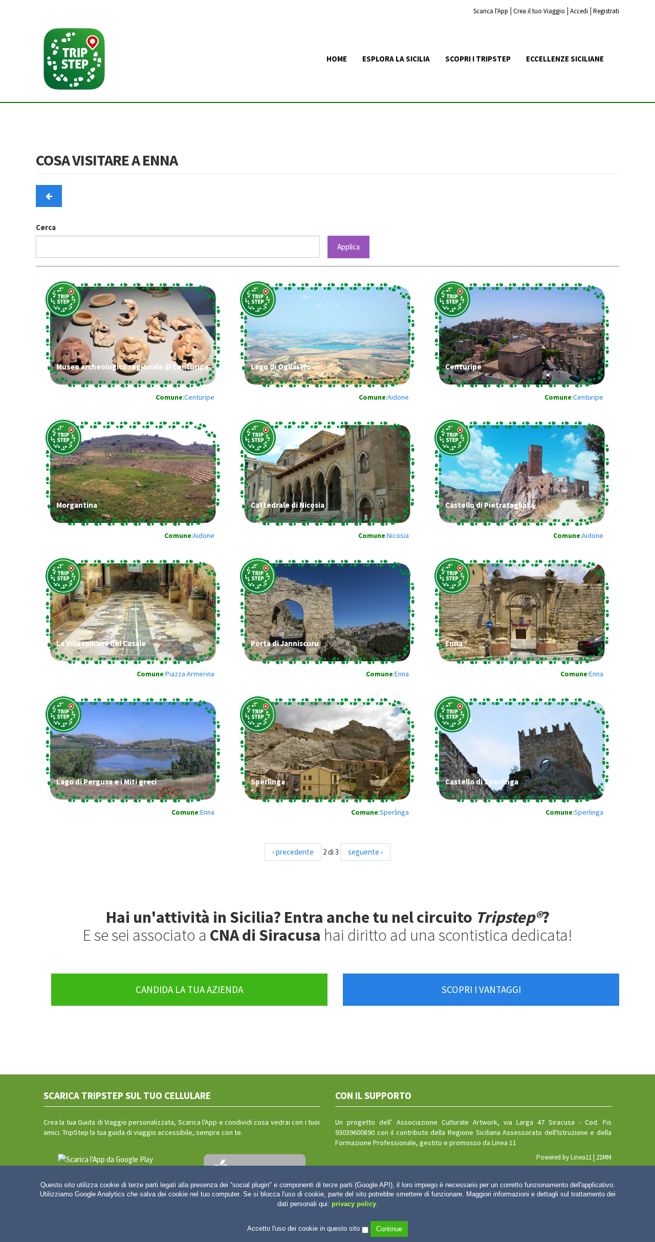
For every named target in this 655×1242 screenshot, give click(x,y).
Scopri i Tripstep (478, 59)
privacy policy (354, 1203)
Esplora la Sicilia (396, 59)
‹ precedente (293, 852)
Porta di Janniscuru (285, 643)
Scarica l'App (490, 11)
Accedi (579, 11)
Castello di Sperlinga (481, 781)
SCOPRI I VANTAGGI (481, 989)
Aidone (398, 397)
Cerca (46, 227)
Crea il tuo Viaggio (539, 11)
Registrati (606, 11)
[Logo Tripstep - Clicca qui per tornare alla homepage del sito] (78, 58)
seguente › (365, 852)
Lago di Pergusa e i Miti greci (106, 781)
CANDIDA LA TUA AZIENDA (189, 989)
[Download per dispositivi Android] (108, 1165)
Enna (402, 673)
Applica (348, 247)
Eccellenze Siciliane (565, 59)
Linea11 (581, 1157)
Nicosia (398, 535)
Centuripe (199, 397)
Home (336, 59)
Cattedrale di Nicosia (287, 505)
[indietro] (49, 196)
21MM (604, 1157)
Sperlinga (268, 781)
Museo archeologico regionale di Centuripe (132, 366)
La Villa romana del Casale (101, 643)
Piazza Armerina (189, 673)
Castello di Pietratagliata (489, 505)
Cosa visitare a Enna (107, 161)
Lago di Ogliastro (281, 366)
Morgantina (76, 505)
